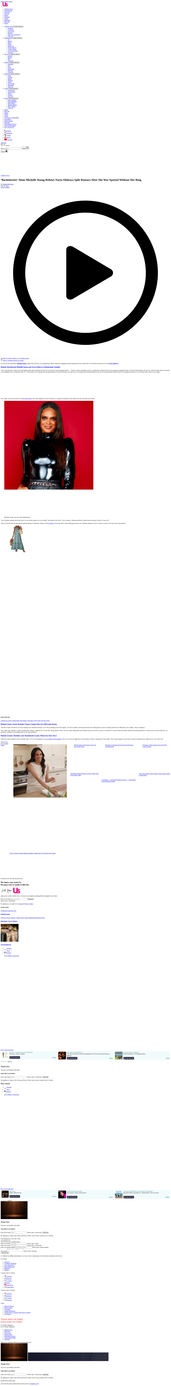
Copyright (7, 1309)
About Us (7, 1262)
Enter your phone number (8, 1247)
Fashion (10, 56)
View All (10, 36)
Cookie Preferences (9, 1311)
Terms (20, 904)
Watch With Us (12, 47)
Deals (9, 75)
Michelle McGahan (8, 184)
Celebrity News (8, 9)
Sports (6, 15)
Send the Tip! (4, 1252)
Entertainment (8, 10)
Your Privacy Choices (24, 1312)
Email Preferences (9, 1267)
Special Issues (8, 1334)
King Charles (11, 106)
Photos (6, 113)
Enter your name (5, 1243)
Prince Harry (11, 103)
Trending (10, 28)
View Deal (46, 720)
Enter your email (5, 1245)
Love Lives (11, 31)
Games (6, 18)
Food (9, 67)
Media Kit (7, 1268)
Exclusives (11, 30)
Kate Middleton (12, 102)
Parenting (10, 64)
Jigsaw (10, 93)
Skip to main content (6, 1)
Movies (10, 41)
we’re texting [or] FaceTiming (53, 739)
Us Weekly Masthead (10, 1263)
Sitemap (6, 1270)
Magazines (7, 20)
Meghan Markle (12, 105)
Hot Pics (10, 33)
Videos (6, 114)
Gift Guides (11, 83)
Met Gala (7, 22)
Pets (9, 66)
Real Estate (11, 69)
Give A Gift (7, 1333)
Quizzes (10, 95)
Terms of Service (9, 1306)
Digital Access (8, 1330)
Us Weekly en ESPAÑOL (11, 117)
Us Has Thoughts (13, 51)
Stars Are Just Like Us (14, 34)
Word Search (11, 92)
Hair (9, 59)
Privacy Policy (29, 904)
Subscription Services (10, 124)
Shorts (6, 23)
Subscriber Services (9, 1336)
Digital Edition (8, 121)
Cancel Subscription (10, 125)
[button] (85, 146)
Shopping (7, 17)
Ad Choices (7, 1314)
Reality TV (11, 46)
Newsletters (7, 119)
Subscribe (7, 122)
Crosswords (11, 90)
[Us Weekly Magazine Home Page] (5, 6)
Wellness (10, 70)
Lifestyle (6, 14)
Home (9, 82)
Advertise (7, 1339)
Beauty (10, 57)
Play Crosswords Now (7, 1050)
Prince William (12, 100)
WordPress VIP (34, 1383)
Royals (6, 98)
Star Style (7, 12)
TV (9, 39)
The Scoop (4, 1251)
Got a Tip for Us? (9, 127)
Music (9, 43)
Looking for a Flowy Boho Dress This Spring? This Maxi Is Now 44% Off (22, 720)
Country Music (12, 49)
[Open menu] (1, 6)
